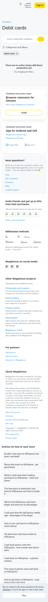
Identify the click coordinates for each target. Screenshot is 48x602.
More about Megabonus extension (20, 105)
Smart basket (11, 318)
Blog (7, 186)
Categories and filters (16, 47)
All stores (9, 182)
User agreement (12, 434)
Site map (9, 423)
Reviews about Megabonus (16, 420)
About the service (12, 412)
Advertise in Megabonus (15, 360)
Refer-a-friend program (15, 220)
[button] (40, 39)
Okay (24, 595)
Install (24, 113)
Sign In (40, 5)
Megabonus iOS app (14, 138)
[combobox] (24, 39)
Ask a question (26, 165)
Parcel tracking (12, 298)
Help (7, 175)
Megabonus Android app (16, 135)
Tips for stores (11, 356)
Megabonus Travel (13, 330)
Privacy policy (11, 438)
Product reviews (12, 308)
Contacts (9, 416)
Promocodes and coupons (17, 288)
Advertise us (10, 352)
